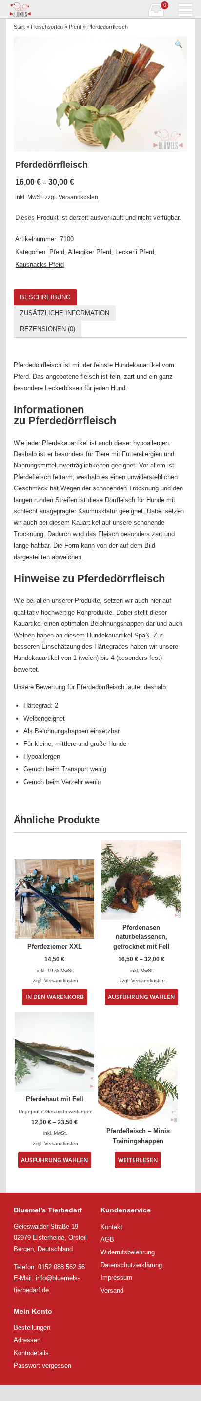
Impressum (116, 1277)
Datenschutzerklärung (131, 1265)
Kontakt (111, 1227)
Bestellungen (32, 1327)
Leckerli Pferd (134, 251)
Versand (111, 1290)
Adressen (27, 1340)
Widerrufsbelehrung (127, 1252)
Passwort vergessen (42, 1365)
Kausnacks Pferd (39, 264)
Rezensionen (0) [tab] (47, 329)
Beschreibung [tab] (45, 297)
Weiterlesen (138, 1160)
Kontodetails (31, 1353)
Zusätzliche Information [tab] (64, 313)
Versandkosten (78, 197)
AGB (107, 1239)
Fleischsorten (47, 27)
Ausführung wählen (141, 996)
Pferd (75, 27)
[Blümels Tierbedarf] (53, 9)
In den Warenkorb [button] (54, 996)
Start (19, 27)
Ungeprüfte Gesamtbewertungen (56, 1111)
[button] (178, 45)
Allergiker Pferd (89, 251)
